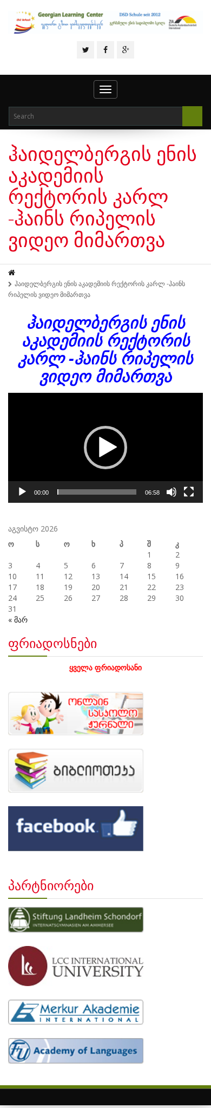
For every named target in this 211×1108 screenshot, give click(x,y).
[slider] (96, 492)
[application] (105, 448)
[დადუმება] (171, 492)
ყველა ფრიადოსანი (105, 667)
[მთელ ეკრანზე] (188, 492)
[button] (105, 447)
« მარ (18, 619)
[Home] (12, 272)
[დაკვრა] (22, 492)
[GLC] (105, 22)
